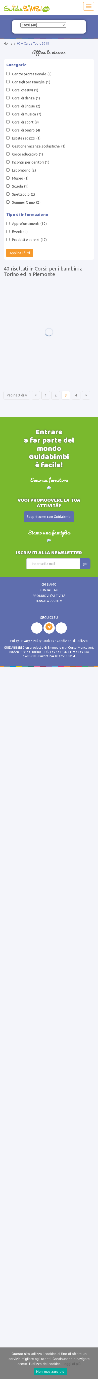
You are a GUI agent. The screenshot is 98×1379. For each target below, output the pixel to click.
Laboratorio (24, 170)
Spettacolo (23, 194)
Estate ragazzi (26, 138)
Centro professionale (32, 74)
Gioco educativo (27, 154)
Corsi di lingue (26, 106)
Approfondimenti (29, 224)
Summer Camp (26, 202)
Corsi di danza (26, 98)
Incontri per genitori (30, 162)
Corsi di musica (26, 114)
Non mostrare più (50, 1371)
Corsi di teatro (26, 130)
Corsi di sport (25, 122)
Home (8, 43)
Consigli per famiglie (31, 82)
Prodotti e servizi (29, 240)
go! (85, 564)
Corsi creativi (25, 90)
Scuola (20, 186)
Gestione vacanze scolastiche (38, 146)
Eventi (20, 232)
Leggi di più (72, 1364)
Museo (20, 178)
